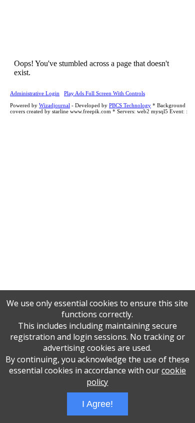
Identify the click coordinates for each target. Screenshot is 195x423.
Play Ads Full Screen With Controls (104, 93)
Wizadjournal (54, 105)
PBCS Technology (130, 105)
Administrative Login (35, 93)
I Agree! (97, 404)
